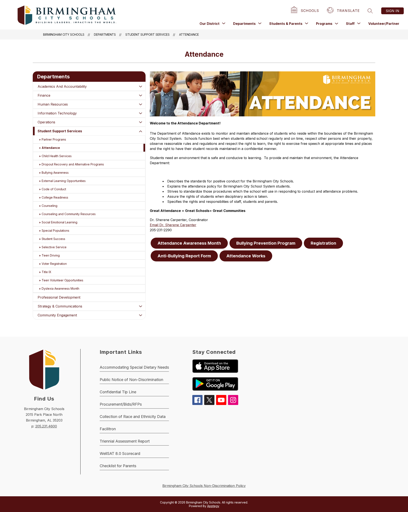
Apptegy (213, 506)
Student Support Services (147, 34)
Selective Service (54, 247)
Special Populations (55, 230)
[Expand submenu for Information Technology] (140, 113)
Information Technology (57, 113)
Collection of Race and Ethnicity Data (133, 416)
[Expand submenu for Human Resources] (140, 104)
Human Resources (53, 104)
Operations (46, 122)
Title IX (46, 272)
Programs (324, 23)
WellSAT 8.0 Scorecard (120, 453)
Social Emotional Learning (59, 222)
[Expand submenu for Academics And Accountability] (140, 86)
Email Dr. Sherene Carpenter (173, 225)
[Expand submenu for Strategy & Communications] (140, 306)
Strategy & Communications (60, 306)
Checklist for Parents (118, 466)
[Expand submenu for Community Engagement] (140, 315)
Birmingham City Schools (63, 34)
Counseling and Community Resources (69, 214)
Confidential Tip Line (118, 392)
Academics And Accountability (62, 86)
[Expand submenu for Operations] (140, 122)
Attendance (189, 34)
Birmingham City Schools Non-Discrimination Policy (204, 486)
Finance (44, 95)
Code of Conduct (54, 189)
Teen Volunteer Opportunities (62, 280)
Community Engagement (57, 315)
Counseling (49, 205)
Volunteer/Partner (383, 23)
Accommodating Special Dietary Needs (134, 367)
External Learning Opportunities (64, 181)
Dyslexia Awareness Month (60, 288)
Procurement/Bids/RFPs (121, 404)
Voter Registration (54, 263)
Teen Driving (51, 255)
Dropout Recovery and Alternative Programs (73, 164)
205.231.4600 (46, 426)
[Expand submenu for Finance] (140, 95)
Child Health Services (57, 156)
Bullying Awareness (55, 172)
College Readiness (55, 197)
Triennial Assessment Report (125, 441)
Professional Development (59, 297)
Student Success (53, 239)
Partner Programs (54, 139)
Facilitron (108, 429)
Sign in (392, 11)
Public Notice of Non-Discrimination (131, 379)
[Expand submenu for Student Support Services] (140, 131)
